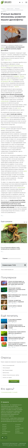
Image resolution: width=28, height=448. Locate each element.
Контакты (17, 426)
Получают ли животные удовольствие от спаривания (16, 301)
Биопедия (4, 433)
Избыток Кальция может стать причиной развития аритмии (16, 338)
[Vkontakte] (19, 2)
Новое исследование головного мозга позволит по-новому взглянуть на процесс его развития (17, 344)
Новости (4, 424)
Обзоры (4, 426)
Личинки (22, 76)
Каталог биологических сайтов (11, 375)
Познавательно (6, 431)
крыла (25, 171)
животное (9, 79)
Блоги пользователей (8, 365)
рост (2, 49)
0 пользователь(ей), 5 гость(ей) (9, 392)
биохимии (11, 66)
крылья (17, 86)
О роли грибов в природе (15, 306)
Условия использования (19, 432)
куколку (21, 78)
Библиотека (6, 372)
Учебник (4, 428)
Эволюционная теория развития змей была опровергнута (17, 332)
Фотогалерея (6, 368)
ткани (12, 81)
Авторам (17, 430)
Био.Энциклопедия (8, 370)
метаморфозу (4, 81)
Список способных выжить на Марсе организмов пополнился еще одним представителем (16, 283)
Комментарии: (9, 265)
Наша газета (8, 60)
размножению (5, 101)
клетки (19, 108)
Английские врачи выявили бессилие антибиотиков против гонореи (16, 326)
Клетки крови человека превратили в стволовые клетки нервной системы (16, 289)
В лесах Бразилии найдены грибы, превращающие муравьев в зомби (10, 248)
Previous (24, 222)
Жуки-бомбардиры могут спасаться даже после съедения (17, 295)
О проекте (18, 424)
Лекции (4, 430)
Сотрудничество (19, 428)
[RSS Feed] (22, 2)
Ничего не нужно (7, 377)
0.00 (10, 22)
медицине (16, 76)
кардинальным (21, 187)
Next (26, 222)
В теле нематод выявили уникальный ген (14, 320)
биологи (3, 128)
